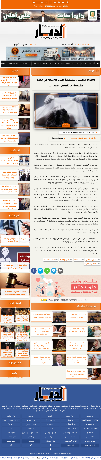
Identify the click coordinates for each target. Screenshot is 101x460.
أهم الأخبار (14, 216)
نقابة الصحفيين (70, 441)
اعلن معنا (11, 441)
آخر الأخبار (14, 150)
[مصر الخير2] (66, 288)
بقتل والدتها (64, 260)
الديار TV (11, 425)
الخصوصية (90, 445)
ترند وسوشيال (50, 433)
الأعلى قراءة (14, 303)
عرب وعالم (26, 64)
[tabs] (34, 2)
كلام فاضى (89, 437)
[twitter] (63, 2)
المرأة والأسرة (70, 425)
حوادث (77, 64)
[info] (38, 2)
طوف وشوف (90, 441)
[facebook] (67, 2)
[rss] (46, 2)
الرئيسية (89, 416)
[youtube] (59, 2)
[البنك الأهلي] (50, 16)
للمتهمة (78, 260)
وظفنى (31, 437)
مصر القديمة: (49, 260)
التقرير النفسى (92, 260)
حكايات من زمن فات (90, 429)
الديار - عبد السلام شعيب (82, 138)
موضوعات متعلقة (86, 306)
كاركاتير (90, 433)
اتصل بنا (70, 445)
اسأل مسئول (50, 441)
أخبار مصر (91, 64)
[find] (42, 2)
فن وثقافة (69, 64)
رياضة (84, 64)
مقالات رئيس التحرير (57, 64)
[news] (55, 2)
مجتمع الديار (70, 437)
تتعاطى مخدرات (91, 264)
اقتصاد (45, 64)
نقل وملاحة (11, 437)
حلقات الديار (37, 64)
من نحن (31, 441)
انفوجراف (11, 433)
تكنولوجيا (4, 64)
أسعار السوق (50, 437)
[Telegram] (54, 271)
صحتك (50, 429)
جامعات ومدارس (70, 433)
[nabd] (50, 2)
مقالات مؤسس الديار (31, 433)
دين (11, 429)
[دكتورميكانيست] (50, 54)
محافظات (31, 429)
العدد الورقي (31, 425)
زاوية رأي (50, 425)
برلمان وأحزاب (70, 429)
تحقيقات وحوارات (15, 64)
